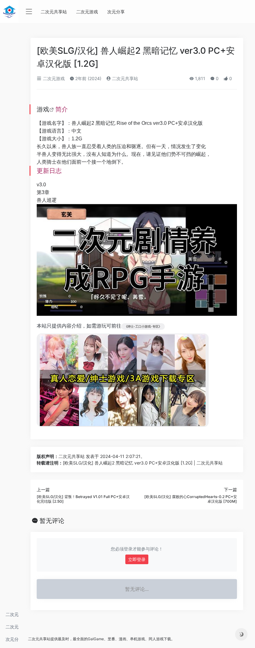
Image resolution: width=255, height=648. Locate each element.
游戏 (43, 109)
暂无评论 (51, 520)
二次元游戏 (12, 628)
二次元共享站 (12, 616)
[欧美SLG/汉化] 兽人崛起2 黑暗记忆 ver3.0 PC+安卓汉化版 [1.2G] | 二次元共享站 (143, 462)
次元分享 (12, 641)
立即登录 (137, 559)
